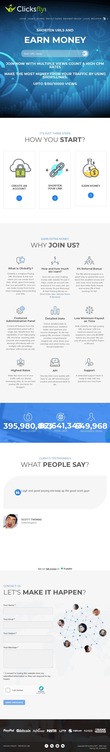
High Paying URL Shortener (98, 747)
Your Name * (9, 605)
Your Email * (9, 619)
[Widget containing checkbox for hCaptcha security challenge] (25, 690)
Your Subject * (10, 633)
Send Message (14, 702)
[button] (105, 19)
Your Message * (10, 647)
